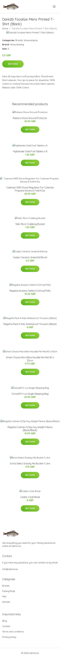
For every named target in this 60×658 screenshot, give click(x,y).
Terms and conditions (13, 631)
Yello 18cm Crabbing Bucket (30, 224)
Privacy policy (9, 637)
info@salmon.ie (10, 569)
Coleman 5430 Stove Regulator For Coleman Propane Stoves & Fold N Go (30, 189)
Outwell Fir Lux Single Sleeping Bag (30, 393)
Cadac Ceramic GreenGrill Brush (30, 257)
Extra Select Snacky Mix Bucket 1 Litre (30, 463)
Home (5, 28)
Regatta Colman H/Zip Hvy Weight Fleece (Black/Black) (30, 429)
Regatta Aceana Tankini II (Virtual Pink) (30, 290)
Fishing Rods (8, 591)
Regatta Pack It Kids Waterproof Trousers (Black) (30, 324)
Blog (4, 620)
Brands (19, 40)
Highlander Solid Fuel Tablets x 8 (30, 151)
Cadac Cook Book (30, 497)
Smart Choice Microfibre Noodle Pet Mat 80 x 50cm (30, 359)
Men (4, 596)
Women (6, 601)
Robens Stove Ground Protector (30, 118)
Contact (6, 626)
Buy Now (13, 64)
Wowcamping (31, 40)
